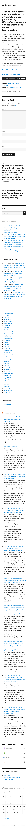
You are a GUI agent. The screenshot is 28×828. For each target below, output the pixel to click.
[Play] (4, 78)
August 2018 (7, 340)
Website (4, 146)
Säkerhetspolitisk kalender (12, 777)
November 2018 (8, 334)
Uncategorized (8, 404)
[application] (14, 78)
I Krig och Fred (9, 5)
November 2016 (8, 373)
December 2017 (8, 355)
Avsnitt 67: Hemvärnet (10, 232)
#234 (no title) (9, 779)
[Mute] (19, 78)
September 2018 (8, 338)
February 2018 (8, 350)
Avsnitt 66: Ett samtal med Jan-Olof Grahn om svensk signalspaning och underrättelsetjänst (14, 236)
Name (4, 131)
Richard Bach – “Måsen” (9, 70)
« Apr (7, 818)
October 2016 (7, 375)
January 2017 (7, 371)
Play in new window (13, 83)
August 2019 (7, 325)
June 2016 (6, 382)
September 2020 (8, 313)
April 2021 (7, 311)
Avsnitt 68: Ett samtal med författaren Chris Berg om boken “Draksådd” (13, 228)
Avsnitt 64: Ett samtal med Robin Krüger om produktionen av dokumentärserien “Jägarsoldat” (13, 249)
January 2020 (7, 321)
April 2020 (7, 317)
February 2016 (8, 390)
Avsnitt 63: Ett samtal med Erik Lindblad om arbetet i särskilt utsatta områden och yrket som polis (15, 580)
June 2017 (6, 363)
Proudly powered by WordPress (18, 825)
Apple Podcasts (13, 87)
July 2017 (6, 361)
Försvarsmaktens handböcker (11, 74)
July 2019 (6, 327)
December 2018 (8, 332)
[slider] (23, 78)
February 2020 (8, 319)
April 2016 (7, 386)
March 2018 (7, 348)
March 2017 (7, 367)
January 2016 (7, 392)
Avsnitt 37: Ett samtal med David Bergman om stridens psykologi (13, 273)
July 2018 (6, 342)
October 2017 (7, 357)
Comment (5, 109)
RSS (20, 87)
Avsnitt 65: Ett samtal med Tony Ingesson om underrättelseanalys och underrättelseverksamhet (14, 242)
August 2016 (7, 378)
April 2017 (6, 365)
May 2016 (6, 384)
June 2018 (6, 344)
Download (5, 85)
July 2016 (6, 380)
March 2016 (7, 388)
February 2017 (8, 369)
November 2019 (8, 323)
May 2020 (6, 315)
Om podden (7, 775)
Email (4, 139)
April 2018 (7, 346)
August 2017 (7, 359)
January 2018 (7, 352)
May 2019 (6, 330)
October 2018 (7, 336)
